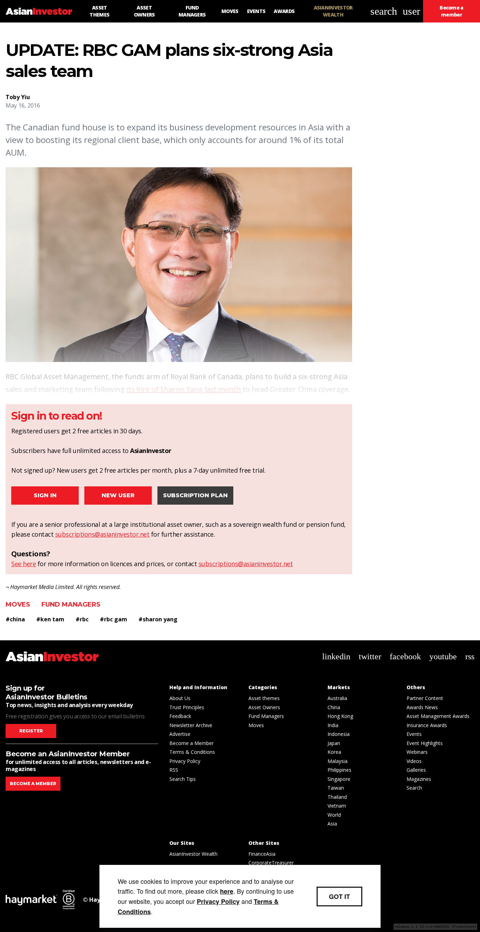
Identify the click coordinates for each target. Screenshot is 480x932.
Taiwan (335, 787)
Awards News (422, 707)
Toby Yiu (18, 97)
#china (15, 619)
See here (23, 563)
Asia (332, 823)
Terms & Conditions (192, 752)
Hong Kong (340, 716)
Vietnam (336, 805)
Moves (18, 604)
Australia (337, 698)
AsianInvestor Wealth (193, 853)
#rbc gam (113, 619)
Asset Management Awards (438, 716)
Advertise (179, 734)
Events (414, 734)
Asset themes (264, 698)
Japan (333, 743)
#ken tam (50, 619)
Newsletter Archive (190, 725)
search (383, 11)
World (334, 814)
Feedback (180, 716)
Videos (414, 761)
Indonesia (338, 734)
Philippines (339, 769)
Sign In (45, 495)
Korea (334, 752)
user (411, 11)
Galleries (416, 769)
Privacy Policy (184, 761)
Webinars (417, 752)
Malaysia (337, 761)
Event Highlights (425, 743)
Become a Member (191, 743)
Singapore (338, 779)
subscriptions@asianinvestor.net (102, 534)
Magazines (419, 779)
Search (414, 787)
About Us (179, 698)
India (332, 725)
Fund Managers (70, 604)
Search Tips (182, 779)
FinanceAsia (261, 853)
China (333, 707)
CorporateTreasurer (271, 862)
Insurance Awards (427, 725)
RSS (173, 769)
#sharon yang (157, 619)
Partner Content (425, 698)
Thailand (337, 797)
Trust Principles (186, 707)
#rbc (82, 619)
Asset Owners (264, 707)
